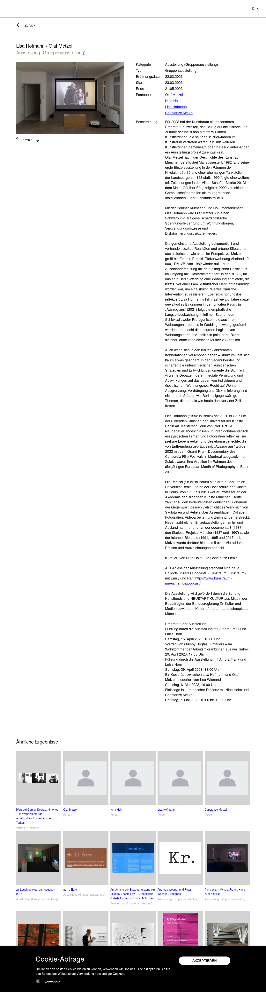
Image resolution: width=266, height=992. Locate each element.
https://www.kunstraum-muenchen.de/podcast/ (198, 580)
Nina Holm (173, 100)
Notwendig (52, 981)
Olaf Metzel (174, 94)
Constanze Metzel (179, 112)
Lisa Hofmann (176, 106)
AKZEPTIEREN (204, 961)
